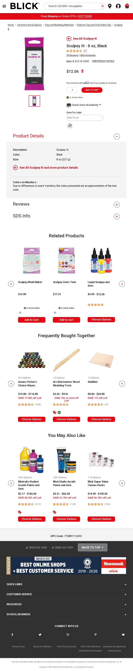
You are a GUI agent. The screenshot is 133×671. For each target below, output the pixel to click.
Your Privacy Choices (66, 646)
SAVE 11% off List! (97, 398)
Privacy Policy (18, 646)
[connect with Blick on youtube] (123, 636)
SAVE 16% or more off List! (66, 399)
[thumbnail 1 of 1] (34, 101)
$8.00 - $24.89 (96, 394)
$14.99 (22, 294)
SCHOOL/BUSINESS (18, 614)
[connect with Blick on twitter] (40, 636)
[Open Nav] (4, 6)
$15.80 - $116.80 (28, 394)
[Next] (122, 284)
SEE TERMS (85, 16)
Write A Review (88, 55)
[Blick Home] (25, 6)
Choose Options (101, 319)
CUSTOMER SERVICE (19, 594)
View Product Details (103, 61)
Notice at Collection (42, 646)
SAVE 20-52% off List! (29, 497)
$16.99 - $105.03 (97, 493)
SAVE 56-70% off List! (99, 497)
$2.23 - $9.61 (60, 394)
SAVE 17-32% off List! (29, 398)
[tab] (66, 136)
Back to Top (91, 547)
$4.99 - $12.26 (96, 294)
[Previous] (11, 284)
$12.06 (72, 71)
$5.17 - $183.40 (27, 493)
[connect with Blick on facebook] (12, 636)
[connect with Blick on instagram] (68, 636)
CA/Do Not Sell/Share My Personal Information (90, 648)
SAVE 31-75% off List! (64, 497)
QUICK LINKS (14, 584)
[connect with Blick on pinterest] (95, 636)
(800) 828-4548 (38, 547)
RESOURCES (14, 604)
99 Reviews (72, 55)
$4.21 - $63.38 (61, 493)
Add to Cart (32, 319)
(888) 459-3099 (64, 547)
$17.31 (57, 294)
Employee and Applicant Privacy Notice (114, 648)
